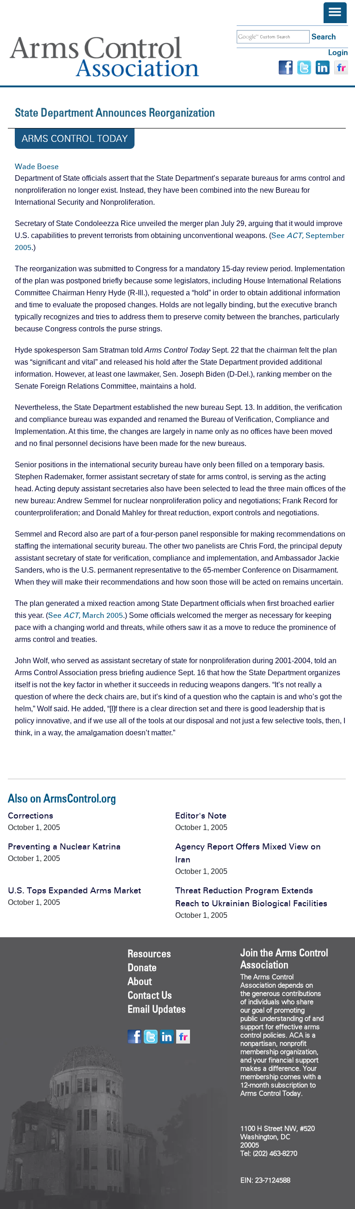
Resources (149, 953)
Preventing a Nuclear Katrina (64, 847)
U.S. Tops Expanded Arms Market (74, 890)
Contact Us (150, 995)
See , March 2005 (85, 615)
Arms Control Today (75, 138)
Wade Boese (37, 166)
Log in (338, 52)
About (140, 981)
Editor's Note (200, 816)
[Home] (118, 56)
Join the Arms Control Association (284, 958)
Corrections (30, 816)
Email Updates (157, 1008)
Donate (142, 967)
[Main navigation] (335, 12)
